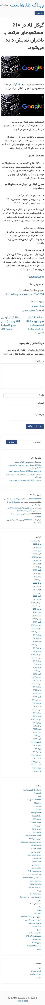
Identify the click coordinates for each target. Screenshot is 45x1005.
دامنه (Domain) (35, 894)
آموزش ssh (37, 832)
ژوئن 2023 (37, 576)
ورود (39, 968)
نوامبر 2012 (37, 752)
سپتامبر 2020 (36, 625)
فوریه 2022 (37, 593)
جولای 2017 (37, 687)
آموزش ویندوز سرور (34, 855)
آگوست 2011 (36, 765)
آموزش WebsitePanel (33, 835)
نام (41, 395)
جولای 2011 (37, 768)
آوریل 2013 (37, 749)
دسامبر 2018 (36, 645)
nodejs (38, 809)
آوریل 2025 (37, 544)
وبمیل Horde (36, 943)
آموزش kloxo (36, 829)
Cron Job (37, 793)
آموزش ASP (37, 819)
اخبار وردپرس (36, 865)
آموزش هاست (36, 848)
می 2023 (38, 580)
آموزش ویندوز (36, 852)
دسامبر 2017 (36, 677)
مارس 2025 (37, 547)
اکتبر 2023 (37, 570)
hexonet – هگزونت (34, 800)
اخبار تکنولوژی (36, 861)
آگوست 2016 (36, 710)
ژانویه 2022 (37, 596)
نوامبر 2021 (37, 599)
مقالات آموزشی (36, 926)
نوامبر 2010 (37, 771)
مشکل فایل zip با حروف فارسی (15, 499)
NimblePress (22, 1001)
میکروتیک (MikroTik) (33, 936)
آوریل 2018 (37, 667)
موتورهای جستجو (35, 933)
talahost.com (36, 277)
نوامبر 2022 (37, 586)
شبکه (39, 910)
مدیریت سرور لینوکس (33, 920)
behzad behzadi (35, 499)
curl (39, 796)
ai (43, 310)
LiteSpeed (37, 806)
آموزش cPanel (36, 822)
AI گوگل (16, 84)
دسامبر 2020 (36, 615)
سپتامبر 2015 (36, 719)
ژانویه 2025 (37, 554)
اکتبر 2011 (37, 758)
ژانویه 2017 (37, 697)
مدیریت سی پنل (35, 923)
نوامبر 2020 (37, 619)
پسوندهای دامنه (35, 881)
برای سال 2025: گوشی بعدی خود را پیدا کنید (25, 480)
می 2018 (38, 664)
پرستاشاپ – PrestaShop (32, 878)
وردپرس (38, 949)
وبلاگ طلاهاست (27, 5)
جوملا (39, 891)
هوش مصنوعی (37, 306)
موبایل (39, 930)
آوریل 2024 (37, 567)
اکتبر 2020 (37, 622)
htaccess (37, 803)
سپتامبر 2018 (36, 654)
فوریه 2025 (37, 550)
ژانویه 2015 (37, 729)
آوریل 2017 (37, 690)
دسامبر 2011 (36, 755)
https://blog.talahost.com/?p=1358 (24, 294)
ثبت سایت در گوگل (34, 887)
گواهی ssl (37, 913)
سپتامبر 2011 (36, 762)
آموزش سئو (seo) (35, 839)
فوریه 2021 (37, 612)
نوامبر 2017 (37, 680)
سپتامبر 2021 (36, 602)
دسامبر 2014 (36, 732)
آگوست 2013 (36, 742)
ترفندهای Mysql (35, 884)
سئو (39, 907)
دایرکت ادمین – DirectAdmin (30, 897)
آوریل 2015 (37, 726)
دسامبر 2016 (36, 700)
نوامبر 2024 (37, 560)
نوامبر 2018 (37, 648)
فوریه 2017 (37, 693)
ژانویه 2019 (37, 641)
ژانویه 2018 (37, 674)
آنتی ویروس (37, 858)
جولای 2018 (37, 661)
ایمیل (40, 403)
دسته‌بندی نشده (35, 904)
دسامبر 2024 (36, 557)
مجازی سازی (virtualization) (31, 917)
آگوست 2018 (36, 658)
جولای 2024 (37, 563)
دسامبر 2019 (36, 632)
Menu (39, 13)
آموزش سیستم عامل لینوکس (30, 842)
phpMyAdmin (36, 813)
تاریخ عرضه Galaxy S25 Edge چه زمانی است (25, 471)
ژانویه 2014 (37, 739)
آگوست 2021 (36, 606)
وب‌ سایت (39, 414)
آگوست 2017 (36, 684)
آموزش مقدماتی (35, 845)
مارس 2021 (37, 609)
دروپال (39, 900)
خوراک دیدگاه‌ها (35, 974)
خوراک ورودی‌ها (35, 971)
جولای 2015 (37, 723)
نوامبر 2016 (37, 703)
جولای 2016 (37, 713)
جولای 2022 (37, 589)
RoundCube (36, 816)
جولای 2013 (37, 745)
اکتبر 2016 (37, 706)
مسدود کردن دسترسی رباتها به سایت (28, 462)
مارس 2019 (37, 638)
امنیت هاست (36, 868)
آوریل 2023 (37, 583)
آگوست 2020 (36, 628)
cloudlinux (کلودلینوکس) (32, 790)
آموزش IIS (37, 826)
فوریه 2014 (37, 736)
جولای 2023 (37, 573)
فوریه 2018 (37, 671)
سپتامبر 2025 (36, 541)
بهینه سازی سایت (34, 874)
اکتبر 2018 (37, 651)
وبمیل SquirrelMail (34, 946)
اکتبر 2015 (37, 716)
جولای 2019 (37, 635)
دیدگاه (40, 361)
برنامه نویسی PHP (34, 871)
